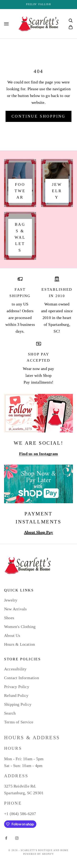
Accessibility (15, 669)
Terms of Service (18, 722)
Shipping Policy (17, 704)
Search (10, 713)
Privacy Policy (16, 686)
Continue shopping (38, 116)
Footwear (20, 191)
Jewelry (57, 191)
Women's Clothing (20, 626)
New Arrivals (15, 609)
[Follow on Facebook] (6, 838)
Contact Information (21, 677)
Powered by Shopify (38, 854)
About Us (12, 635)
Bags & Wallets (20, 237)
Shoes (9, 617)
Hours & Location (19, 644)
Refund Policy (16, 695)
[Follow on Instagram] (17, 838)
